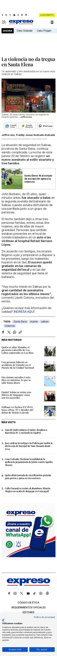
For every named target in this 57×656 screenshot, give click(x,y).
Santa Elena (20, 321)
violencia (10, 325)
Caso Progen (44, 30)
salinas (44, 321)
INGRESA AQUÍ (23, 311)
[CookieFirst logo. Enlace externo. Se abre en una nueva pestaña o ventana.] (3, 620)
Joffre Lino (8, 135)
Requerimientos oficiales (29, 607)
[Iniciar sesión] (52, 22)
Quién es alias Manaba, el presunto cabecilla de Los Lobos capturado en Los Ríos (17, 350)
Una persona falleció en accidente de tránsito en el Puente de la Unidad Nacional (18, 365)
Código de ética (28, 602)
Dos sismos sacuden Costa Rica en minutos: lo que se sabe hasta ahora (16, 380)
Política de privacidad (44, 617)
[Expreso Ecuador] (28, 584)
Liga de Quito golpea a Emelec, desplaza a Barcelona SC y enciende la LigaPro (26, 431)
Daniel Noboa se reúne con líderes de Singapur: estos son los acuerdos (16, 395)
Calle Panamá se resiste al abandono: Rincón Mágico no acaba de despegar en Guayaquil (27, 490)
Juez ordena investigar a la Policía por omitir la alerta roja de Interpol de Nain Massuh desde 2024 (29, 445)
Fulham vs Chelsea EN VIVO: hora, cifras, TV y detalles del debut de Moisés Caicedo (17, 409)
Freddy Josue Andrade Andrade (35, 135)
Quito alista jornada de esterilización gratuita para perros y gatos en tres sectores (28, 477)
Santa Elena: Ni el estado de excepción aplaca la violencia (38, 178)
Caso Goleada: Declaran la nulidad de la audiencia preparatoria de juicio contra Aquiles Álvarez (29, 461)
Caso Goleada (24, 30)
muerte (34, 321)
